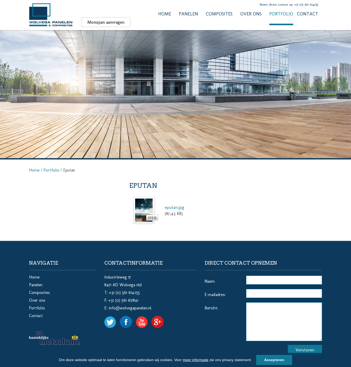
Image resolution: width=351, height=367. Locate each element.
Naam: (210, 281)
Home (164, 14)
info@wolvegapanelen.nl (130, 308)
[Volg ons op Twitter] (112, 319)
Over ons (251, 14)
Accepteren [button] (274, 360)
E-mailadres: (215, 294)
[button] (253, 360)
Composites (219, 14)
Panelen (188, 14)
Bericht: (211, 308)
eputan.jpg (174, 207)
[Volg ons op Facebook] (128, 319)
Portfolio (281, 14)
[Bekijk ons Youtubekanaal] (143, 319)
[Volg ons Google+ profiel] (159, 319)
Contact (307, 14)
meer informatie (195, 360)
